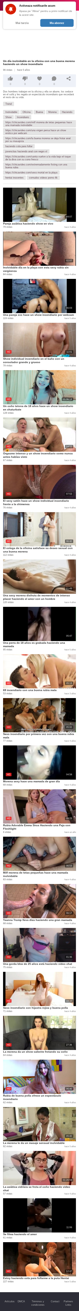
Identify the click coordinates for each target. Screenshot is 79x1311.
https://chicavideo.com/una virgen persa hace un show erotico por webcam (35, 132)
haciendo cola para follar (18, 146)
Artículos (10, 1301)
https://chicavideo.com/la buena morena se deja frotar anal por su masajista (38, 140)
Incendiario (23, 117)
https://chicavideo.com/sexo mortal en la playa (31, 172)
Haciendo (67, 112)
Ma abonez (57, 23)
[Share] (69, 78)
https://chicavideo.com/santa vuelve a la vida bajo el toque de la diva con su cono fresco (38, 158)
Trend (8, 103)
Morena (52, 112)
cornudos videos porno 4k (43, 177)
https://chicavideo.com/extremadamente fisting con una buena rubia (36, 166)
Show (8, 117)
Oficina (26, 112)
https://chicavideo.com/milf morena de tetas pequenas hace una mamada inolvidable (38, 124)
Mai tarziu (22, 23)
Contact (55, 1301)
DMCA (21, 1301)
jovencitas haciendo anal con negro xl (26, 151)
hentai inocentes (14, 177)
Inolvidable (11, 112)
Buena (39, 112)
